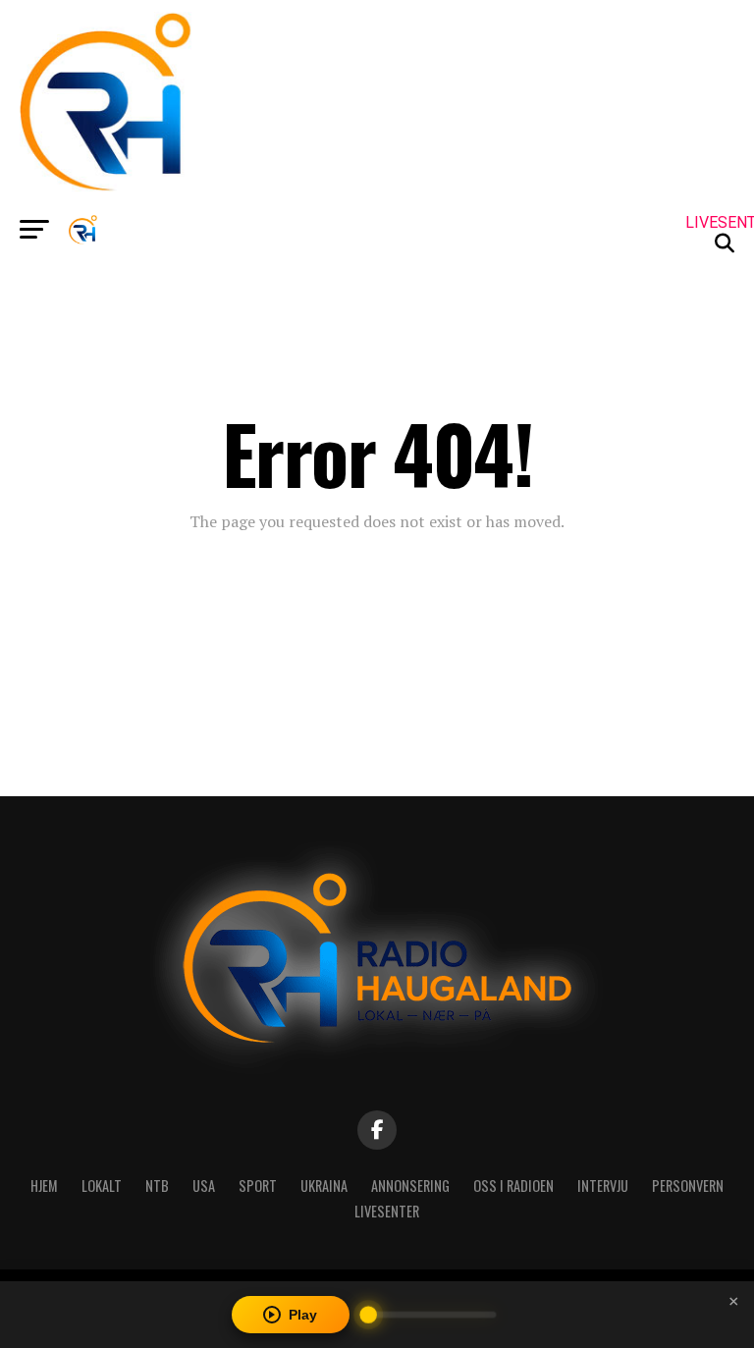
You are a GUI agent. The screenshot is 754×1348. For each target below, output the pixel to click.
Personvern (688, 1185)
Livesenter (386, 1211)
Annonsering (410, 1185)
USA (203, 1185)
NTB (157, 1185)
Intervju (602, 1185)
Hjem (44, 1185)
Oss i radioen (513, 1185)
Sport (258, 1185)
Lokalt (101, 1185)
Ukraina (324, 1185)
